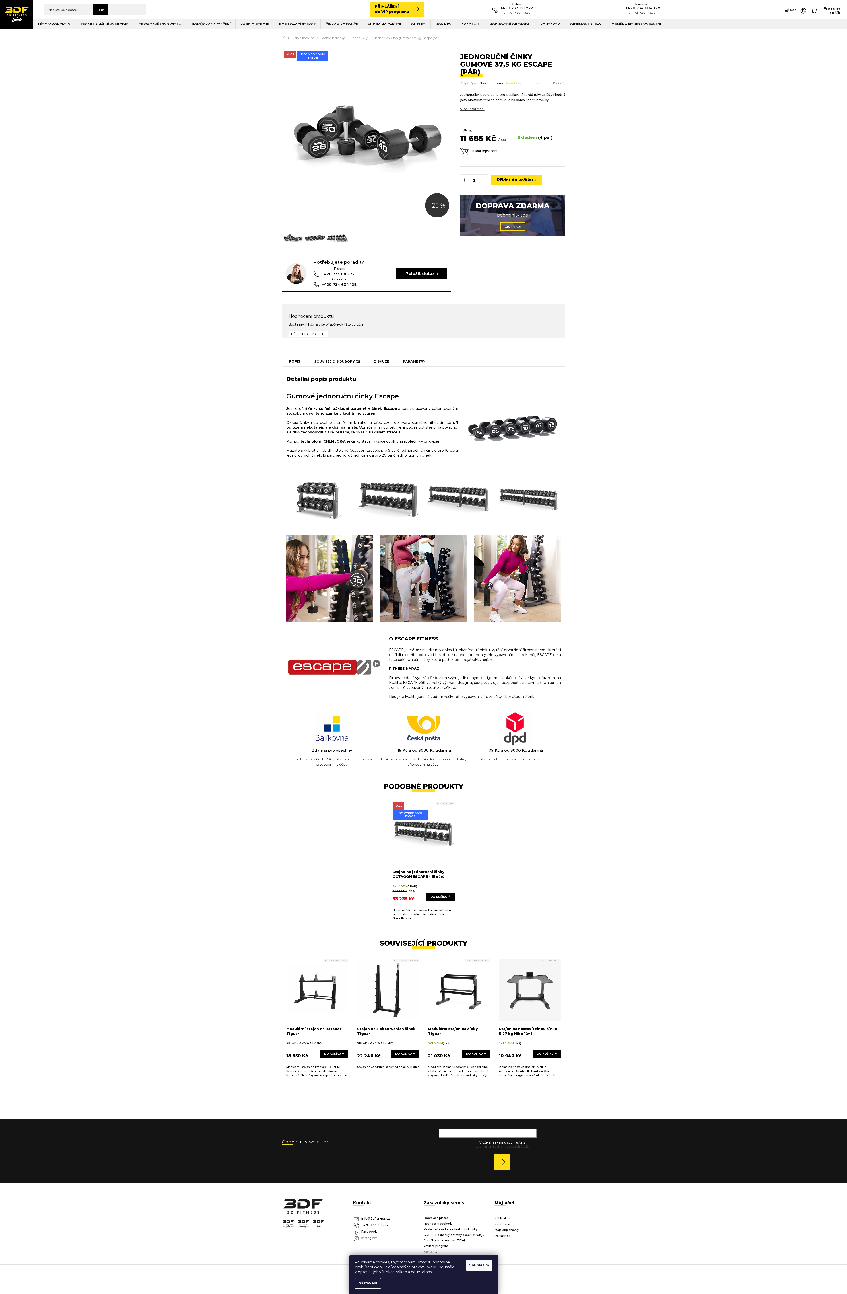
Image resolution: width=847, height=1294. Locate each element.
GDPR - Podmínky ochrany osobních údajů (454, 1235)
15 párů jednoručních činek (347, 455)
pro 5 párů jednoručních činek (408, 450)
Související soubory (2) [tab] (337, 361)
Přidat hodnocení (308, 334)
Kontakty (430, 1251)
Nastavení (368, 1283)
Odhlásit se (502, 1235)
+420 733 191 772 (375, 1225)
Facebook (369, 1231)
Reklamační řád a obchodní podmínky (450, 1229)
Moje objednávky (506, 1230)
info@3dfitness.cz (375, 1218)
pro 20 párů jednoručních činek (403, 455)
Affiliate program (436, 1246)
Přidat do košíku (515, 179)
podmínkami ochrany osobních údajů (502, 1146)
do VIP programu (392, 9)
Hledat (100, 9)
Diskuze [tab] (381, 361)
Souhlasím (479, 1265)
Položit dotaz (420, 273)
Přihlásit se (504, 1162)
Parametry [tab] (414, 361)
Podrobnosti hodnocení (523, 83)
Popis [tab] (294, 361)
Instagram (369, 1238)
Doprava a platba (436, 1218)
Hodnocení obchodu (438, 1223)
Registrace (502, 1224)
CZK (793, 10)
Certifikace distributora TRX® (445, 1240)
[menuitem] (54, 24)
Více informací (472, 109)
